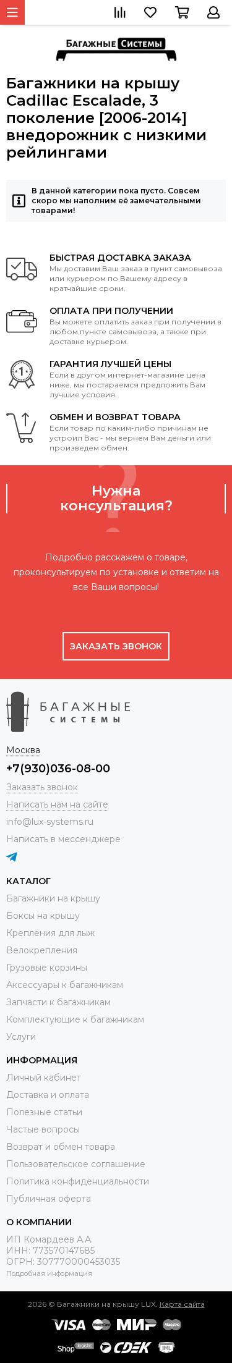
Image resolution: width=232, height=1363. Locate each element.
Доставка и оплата (47, 1094)
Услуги (21, 1036)
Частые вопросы (43, 1129)
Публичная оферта (48, 1198)
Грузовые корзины (46, 967)
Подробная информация (49, 1273)
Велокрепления (41, 950)
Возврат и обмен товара (60, 1146)
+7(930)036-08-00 (58, 768)
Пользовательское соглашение (75, 1164)
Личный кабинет (43, 1077)
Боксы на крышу (43, 915)
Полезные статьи (44, 1112)
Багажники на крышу (53, 898)
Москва (23, 750)
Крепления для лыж (50, 933)
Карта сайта (182, 1304)
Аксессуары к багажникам (64, 984)
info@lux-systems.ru (49, 821)
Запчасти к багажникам (58, 1002)
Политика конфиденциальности (77, 1181)
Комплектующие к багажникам (75, 1019)
